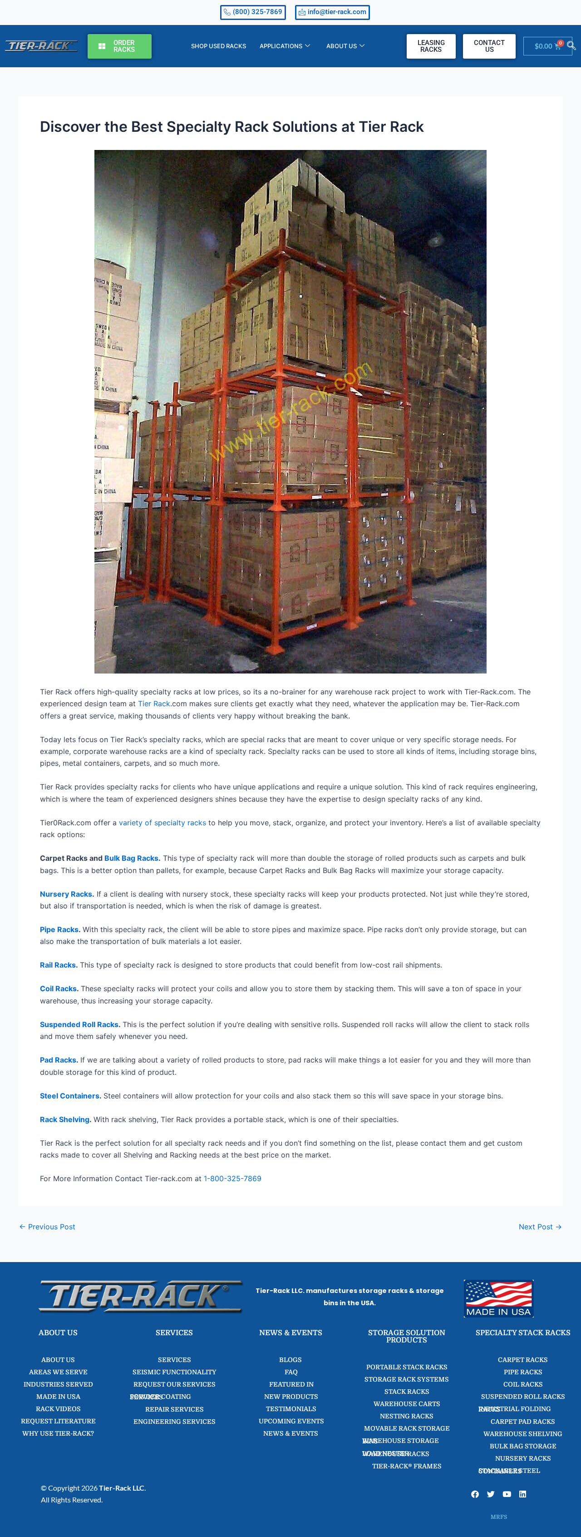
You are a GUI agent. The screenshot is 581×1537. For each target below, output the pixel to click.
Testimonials (290, 1408)
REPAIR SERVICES (174, 1409)
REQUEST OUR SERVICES (174, 1384)
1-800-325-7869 (232, 1178)
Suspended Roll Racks (79, 1024)
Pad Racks (58, 1059)
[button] (571, 46)
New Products (290, 1396)
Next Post (540, 1226)
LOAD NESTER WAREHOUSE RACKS (395, 1453)
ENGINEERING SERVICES (174, 1421)
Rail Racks (58, 964)
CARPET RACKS (523, 1359)
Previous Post (47, 1226)
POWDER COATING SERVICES (160, 1397)
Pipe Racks (59, 929)
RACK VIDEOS (58, 1408)
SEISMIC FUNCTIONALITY (175, 1372)
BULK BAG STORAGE (523, 1446)
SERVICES (174, 1359)
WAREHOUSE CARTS (407, 1403)
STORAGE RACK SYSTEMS (406, 1379)
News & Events (290, 1433)
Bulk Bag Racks (131, 858)
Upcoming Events (290, 1421)
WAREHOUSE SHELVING (522, 1433)
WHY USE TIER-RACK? (58, 1433)
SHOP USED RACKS (218, 46)
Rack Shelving (64, 1119)
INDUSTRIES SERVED (58, 1384)
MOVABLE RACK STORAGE (407, 1428)
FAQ (290, 1372)
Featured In (291, 1384)
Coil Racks (58, 988)
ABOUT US (341, 46)
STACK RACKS (406, 1391)
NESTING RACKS (406, 1416)
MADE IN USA (58, 1396)
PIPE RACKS (523, 1372)
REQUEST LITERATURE (58, 1421)
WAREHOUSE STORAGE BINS (400, 1441)
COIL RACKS (523, 1384)
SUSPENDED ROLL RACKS (523, 1396)
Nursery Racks (66, 893)
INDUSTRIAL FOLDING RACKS (514, 1409)
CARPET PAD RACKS (523, 1421)
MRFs (499, 1517)
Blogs (290, 1359)
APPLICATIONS (281, 46)
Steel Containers (69, 1095)
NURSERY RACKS (523, 1458)
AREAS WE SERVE (58, 1372)
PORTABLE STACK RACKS (407, 1367)
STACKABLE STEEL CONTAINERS (509, 1471)
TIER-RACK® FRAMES (407, 1466)
